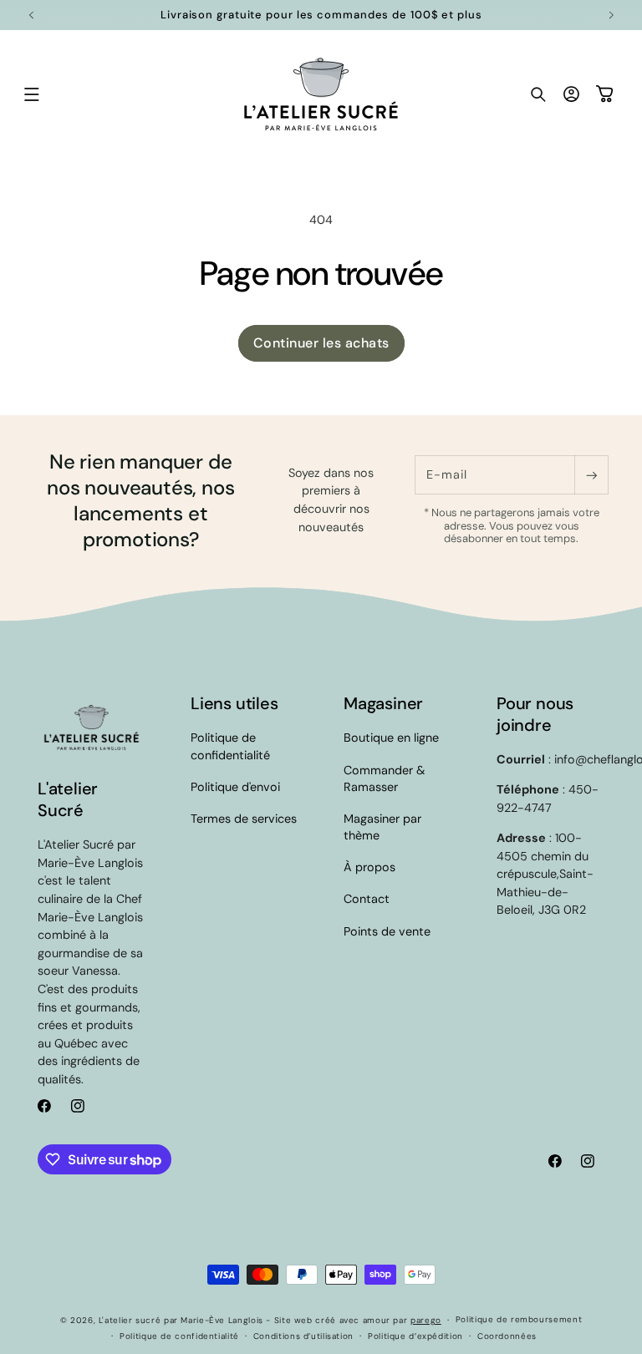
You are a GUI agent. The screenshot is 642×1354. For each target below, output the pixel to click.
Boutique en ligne (391, 737)
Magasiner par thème (382, 827)
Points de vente (387, 931)
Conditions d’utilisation (303, 1336)
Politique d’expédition (415, 1336)
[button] (31, 94)
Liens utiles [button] (234, 703)
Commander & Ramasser (384, 778)
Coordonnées (507, 1336)
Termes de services (244, 818)
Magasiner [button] (383, 703)
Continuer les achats (321, 343)
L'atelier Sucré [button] (68, 799)
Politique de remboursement (519, 1319)
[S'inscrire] (591, 474)
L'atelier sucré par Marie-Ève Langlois (181, 1320)
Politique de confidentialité (230, 746)
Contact (367, 898)
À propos (369, 867)
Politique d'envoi (235, 786)
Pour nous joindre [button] (535, 714)
